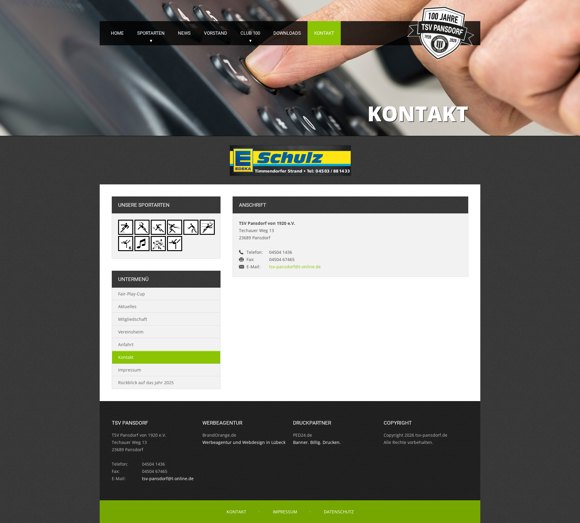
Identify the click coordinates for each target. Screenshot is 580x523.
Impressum (129, 370)
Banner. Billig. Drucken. (317, 442)
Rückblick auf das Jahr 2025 (146, 382)
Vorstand (215, 33)
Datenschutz (339, 512)
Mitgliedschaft (132, 319)
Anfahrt (126, 344)
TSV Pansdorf (441, 33)
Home (117, 33)
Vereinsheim (130, 332)
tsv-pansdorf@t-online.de (295, 266)
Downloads (287, 33)
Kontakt (324, 33)
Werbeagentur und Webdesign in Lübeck (243, 442)
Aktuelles (127, 306)
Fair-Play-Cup (131, 294)
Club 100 (250, 33)
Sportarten (151, 33)
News (184, 33)
